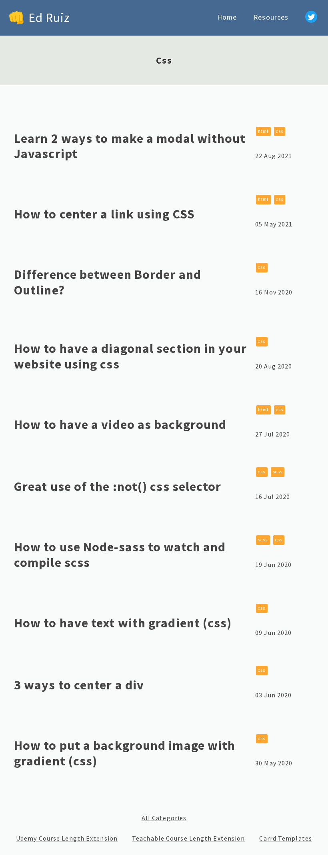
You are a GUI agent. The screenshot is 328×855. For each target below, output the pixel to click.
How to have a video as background (120, 424)
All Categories (164, 818)
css (279, 131)
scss (277, 472)
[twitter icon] (311, 17)
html (263, 131)
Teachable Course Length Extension (188, 838)
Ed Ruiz (49, 18)
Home (227, 17)
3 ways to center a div (79, 685)
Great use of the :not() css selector (118, 487)
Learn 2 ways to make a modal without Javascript (130, 146)
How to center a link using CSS (104, 214)
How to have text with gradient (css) (123, 623)
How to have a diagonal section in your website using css (130, 356)
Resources (271, 17)
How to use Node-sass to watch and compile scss (120, 554)
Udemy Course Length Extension (67, 838)
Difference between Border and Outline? (107, 282)
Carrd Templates (285, 838)
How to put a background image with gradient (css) (124, 753)
